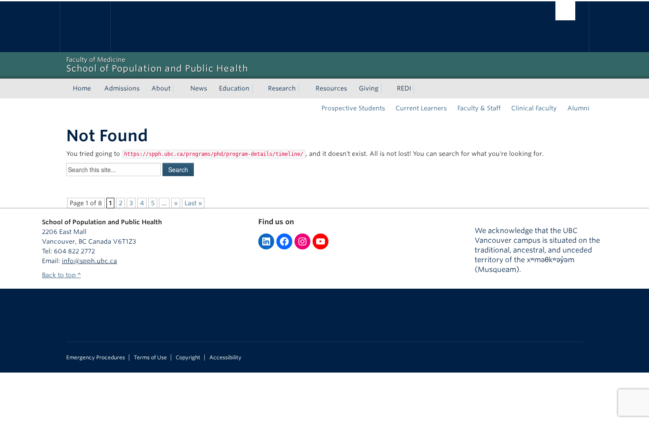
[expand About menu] (178, 89)
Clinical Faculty (534, 108)
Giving (368, 88)
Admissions (122, 88)
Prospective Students (353, 108)
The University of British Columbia (85, 26)
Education (234, 88)
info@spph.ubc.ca (89, 260)
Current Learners (421, 108)
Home (82, 88)
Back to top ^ (61, 275)
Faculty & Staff (479, 108)
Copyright (188, 357)
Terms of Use (150, 357)
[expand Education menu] (257, 89)
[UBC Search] (565, 10)
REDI (404, 88)
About (160, 88)
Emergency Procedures (95, 357)
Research (282, 88)
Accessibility (225, 357)
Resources (331, 88)
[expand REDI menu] (419, 89)
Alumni (578, 108)
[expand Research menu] (303, 89)
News (198, 88)
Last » (193, 203)
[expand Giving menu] (386, 89)
